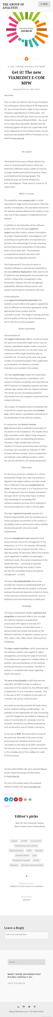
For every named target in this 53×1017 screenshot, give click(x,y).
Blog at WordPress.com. (18, 1012)
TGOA (23, 89)
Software (38, 851)
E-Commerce (36, 841)
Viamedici (14, 865)
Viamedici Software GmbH (32, 865)
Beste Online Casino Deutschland (30, 826)
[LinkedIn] (18, 1007)
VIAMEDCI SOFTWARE (35, 67)
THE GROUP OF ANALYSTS (13, 6)
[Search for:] (26, 962)
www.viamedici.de (32, 787)
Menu (45, 4)
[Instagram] (24, 1007)
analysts (14, 841)
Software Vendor (22, 855)
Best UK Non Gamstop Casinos (30, 823)
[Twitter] (29, 1007)
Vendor (19, 67)
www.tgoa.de (18, 138)
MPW (29, 851)
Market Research (16, 851)
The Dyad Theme (36, 1012)
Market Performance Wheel (26, 846)
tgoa (34, 855)
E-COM (11, 67)
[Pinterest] (34, 1007)
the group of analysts (21, 860)
